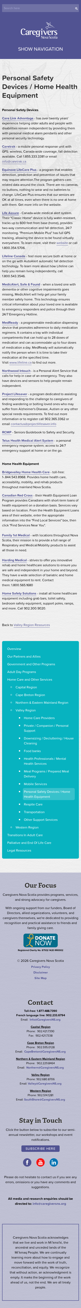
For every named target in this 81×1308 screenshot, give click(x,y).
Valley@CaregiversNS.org (44, 1083)
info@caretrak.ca (14, 161)
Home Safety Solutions (19, 593)
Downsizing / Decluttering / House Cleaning (49, 741)
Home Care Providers (39, 717)
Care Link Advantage (17, 118)
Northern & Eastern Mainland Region (42, 702)
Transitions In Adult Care (25, 834)
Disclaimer (40, 972)
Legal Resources (19, 850)
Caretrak (8, 146)
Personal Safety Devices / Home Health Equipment (47, 794)
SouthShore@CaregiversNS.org (44, 1099)
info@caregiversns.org (49, 1203)
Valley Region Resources (32, 624)
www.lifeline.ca (20, 362)
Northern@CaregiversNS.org (45, 1067)
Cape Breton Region (30, 694)
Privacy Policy (40, 967)
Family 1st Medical (16, 535)
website (62, 242)
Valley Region (26, 710)
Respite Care (33, 804)
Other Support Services (41, 819)
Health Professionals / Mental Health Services (45, 761)
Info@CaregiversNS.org (45, 1019)
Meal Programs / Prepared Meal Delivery (46, 774)
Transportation (34, 811)
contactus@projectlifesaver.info (33, 423)
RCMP (6, 432)
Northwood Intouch (16, 370)
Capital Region (26, 687)
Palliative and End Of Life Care (29, 842)
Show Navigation (40, 49)
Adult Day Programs (21, 671)
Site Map (40, 978)
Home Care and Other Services (29, 679)
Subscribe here (40, 1148)
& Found (33, 284)
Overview (14, 648)
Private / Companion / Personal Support (46, 728)
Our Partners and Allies (23, 656)
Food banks (32, 750)
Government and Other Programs (31, 664)
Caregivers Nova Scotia (40, 30)
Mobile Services (35, 783)
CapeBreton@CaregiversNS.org (45, 1051)
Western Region (27, 827)
